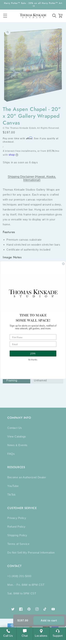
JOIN (33, 353)
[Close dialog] (63, 263)
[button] (54, 16)
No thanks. (33, 359)
